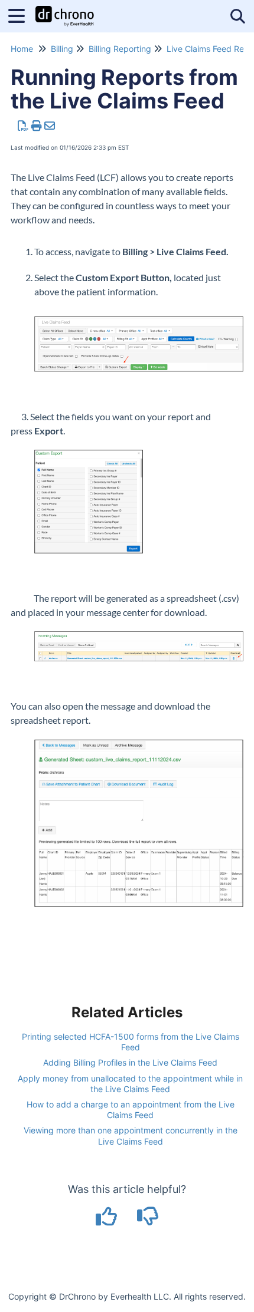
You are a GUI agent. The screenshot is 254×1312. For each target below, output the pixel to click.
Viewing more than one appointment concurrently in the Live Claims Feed (130, 1135)
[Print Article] (37, 126)
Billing (62, 49)
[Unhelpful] (148, 1220)
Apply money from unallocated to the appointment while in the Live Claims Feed (130, 1083)
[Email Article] (50, 126)
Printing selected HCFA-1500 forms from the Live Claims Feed (130, 1041)
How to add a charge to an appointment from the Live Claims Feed (131, 1109)
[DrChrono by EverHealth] (64, 10)
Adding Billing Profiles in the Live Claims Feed (130, 1062)
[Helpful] (108, 1220)
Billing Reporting (120, 49)
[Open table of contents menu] (20, 14)
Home (22, 49)
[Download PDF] (23, 126)
